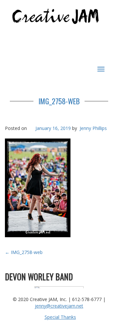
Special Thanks (60, 317)
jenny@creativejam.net (59, 306)
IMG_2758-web (59, 101)
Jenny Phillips (93, 128)
